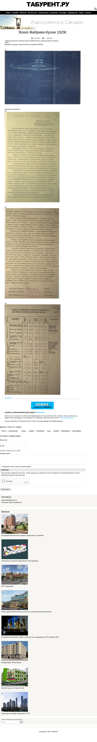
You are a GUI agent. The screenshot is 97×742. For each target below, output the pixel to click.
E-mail (2, 446)
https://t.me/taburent (15, 502)
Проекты (23, 12)
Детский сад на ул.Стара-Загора (12, 688)
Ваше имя (3, 440)
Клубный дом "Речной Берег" (11, 662)
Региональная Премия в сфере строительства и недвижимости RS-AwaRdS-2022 (30, 637)
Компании (54, 12)
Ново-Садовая (77, 431)
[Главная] (48, 4)
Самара (31, 431)
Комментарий (5, 453)
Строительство (13, 431)
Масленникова (66, 431)
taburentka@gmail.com (67, 418)
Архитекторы (44, 12)
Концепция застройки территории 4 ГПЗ (15, 713)
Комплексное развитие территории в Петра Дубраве (19, 561)
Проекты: (4, 431)
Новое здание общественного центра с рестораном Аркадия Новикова (26, 612)
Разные (88, 12)
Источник (8, 398)
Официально (73, 12)
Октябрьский (40, 431)
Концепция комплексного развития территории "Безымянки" (22, 535)
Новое (8, 12)
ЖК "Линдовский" (7, 586)
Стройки (15, 12)
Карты (81, 12)
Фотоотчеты (32, 12)
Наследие (63, 12)
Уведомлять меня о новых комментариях (16, 466)
